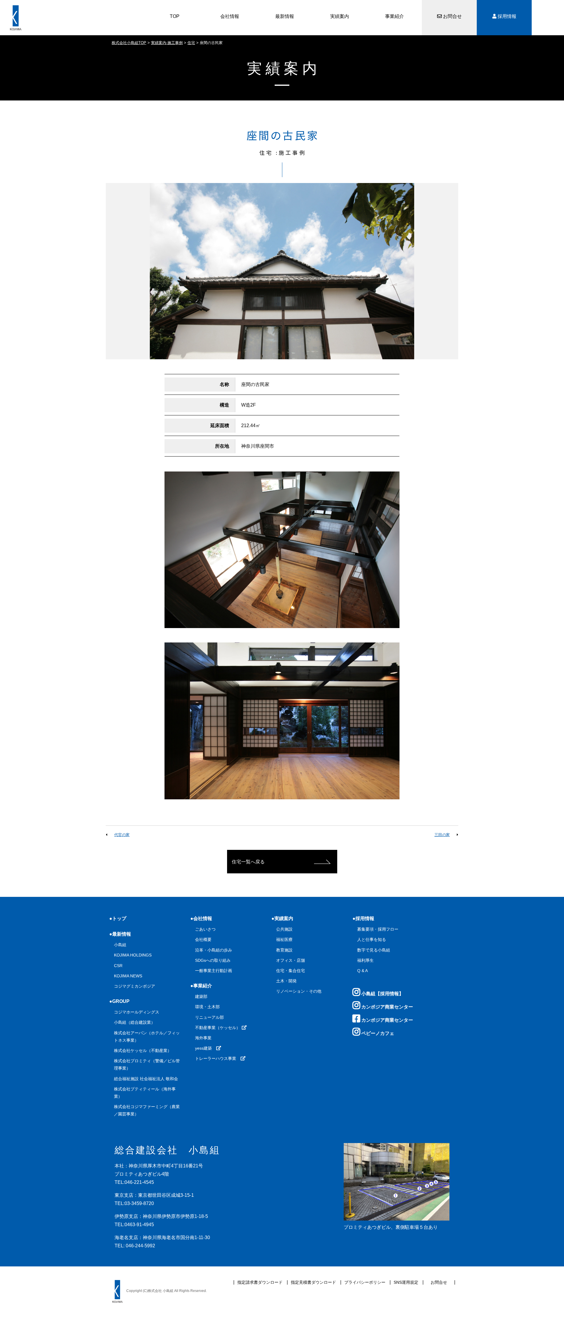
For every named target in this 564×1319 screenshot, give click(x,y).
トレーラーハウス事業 (217, 1058)
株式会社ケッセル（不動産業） (143, 1050)
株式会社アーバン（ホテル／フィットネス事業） (147, 1037)
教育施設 (284, 950)
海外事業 (203, 1038)
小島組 (120, 944)
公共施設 (284, 929)
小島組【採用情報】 (382, 993)
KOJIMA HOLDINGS (133, 955)
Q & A (362, 970)
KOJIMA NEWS (128, 976)
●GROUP (119, 1001)
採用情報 (506, 16)
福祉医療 (284, 939)
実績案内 (339, 16)
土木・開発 (286, 981)
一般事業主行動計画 (213, 970)
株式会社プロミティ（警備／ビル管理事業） (147, 1064)
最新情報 (284, 16)
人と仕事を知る (371, 939)
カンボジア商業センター (386, 1006)
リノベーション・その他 (298, 991)
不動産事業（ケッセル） (218, 1027)
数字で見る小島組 (373, 950)
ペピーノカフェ (377, 1033)
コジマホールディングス (136, 1012)
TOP (174, 16)
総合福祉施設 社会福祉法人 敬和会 (146, 1078)
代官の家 (122, 835)
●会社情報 (201, 918)
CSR (118, 965)
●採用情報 (363, 918)
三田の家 (442, 835)
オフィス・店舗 (290, 960)
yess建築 (205, 1048)
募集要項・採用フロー (377, 929)
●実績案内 (282, 918)
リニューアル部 (209, 1017)
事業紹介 (394, 16)
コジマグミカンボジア (134, 986)
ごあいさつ (205, 929)
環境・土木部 (207, 1006)
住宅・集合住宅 (290, 970)
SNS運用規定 (406, 1282)
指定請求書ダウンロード (260, 1282)
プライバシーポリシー (364, 1282)
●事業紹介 (201, 985)
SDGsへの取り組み (213, 960)
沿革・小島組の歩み (213, 950)
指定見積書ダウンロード (313, 1282)
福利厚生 (365, 960)
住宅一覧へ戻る (248, 861)
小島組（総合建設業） (134, 1022)
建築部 (201, 996)
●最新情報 (120, 934)
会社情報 (229, 16)
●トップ (117, 918)
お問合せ (452, 16)
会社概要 (203, 939)
